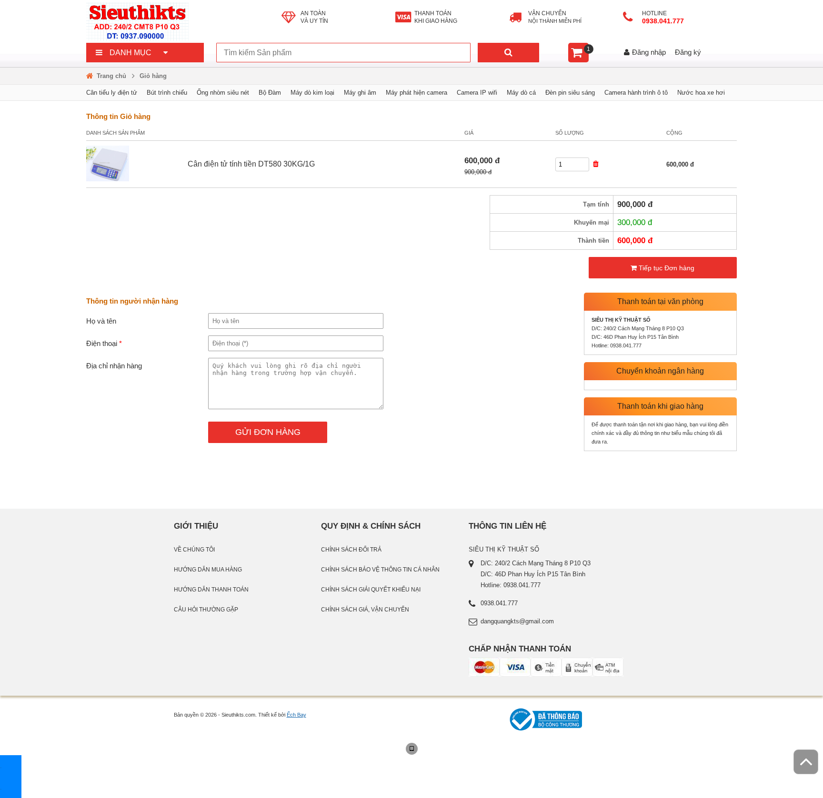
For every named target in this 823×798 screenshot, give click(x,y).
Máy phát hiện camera (416, 92)
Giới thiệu (196, 526)
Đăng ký (688, 52)
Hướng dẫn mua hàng (208, 569)
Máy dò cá (521, 92)
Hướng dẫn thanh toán (211, 589)
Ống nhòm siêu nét (223, 92)
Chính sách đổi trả (351, 549)
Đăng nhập (649, 52)
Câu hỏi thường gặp (206, 609)
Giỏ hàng (153, 75)
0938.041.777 (664, 21)
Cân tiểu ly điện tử (111, 92)
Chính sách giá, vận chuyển (365, 609)
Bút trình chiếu (167, 92)
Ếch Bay (296, 715)
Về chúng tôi (194, 549)
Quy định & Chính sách (371, 526)
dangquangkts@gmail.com (517, 621)
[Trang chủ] (183, 21)
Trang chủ (111, 75)
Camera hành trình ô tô (636, 92)
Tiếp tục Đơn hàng (665, 268)
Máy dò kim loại (312, 92)
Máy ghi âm (360, 92)
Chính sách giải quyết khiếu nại (371, 589)
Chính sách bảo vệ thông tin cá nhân (380, 569)
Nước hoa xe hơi (701, 92)
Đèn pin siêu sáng (570, 92)
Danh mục (130, 53)
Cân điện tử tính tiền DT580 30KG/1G (251, 164)
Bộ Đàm (270, 92)
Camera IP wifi (477, 92)
